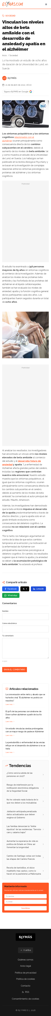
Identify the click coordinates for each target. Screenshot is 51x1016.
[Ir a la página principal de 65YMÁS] (12, 4)
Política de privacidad (25, 972)
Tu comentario (7, 636)
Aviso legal (25, 966)
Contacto (25, 985)
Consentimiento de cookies (25, 999)
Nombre (5, 611)
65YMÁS (12, 78)
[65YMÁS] (4, 78)
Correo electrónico (9, 623)
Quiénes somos (25, 959)
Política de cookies (25, 979)
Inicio (4, 55)
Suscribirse (25, 908)
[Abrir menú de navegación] (46, 4)
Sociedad (10, 16)
